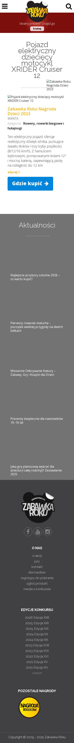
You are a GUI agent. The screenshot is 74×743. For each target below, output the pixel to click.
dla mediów (37, 572)
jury (37, 561)
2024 (37, 634)
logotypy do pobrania (37, 578)
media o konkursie (37, 589)
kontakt (37, 567)
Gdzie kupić (27, 183)
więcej (13, 172)
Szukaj (37, 28)
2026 (37, 617)
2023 (37, 645)
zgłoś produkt (37, 583)
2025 (37, 623)
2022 (37, 656)
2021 (37, 662)
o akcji (37, 556)
